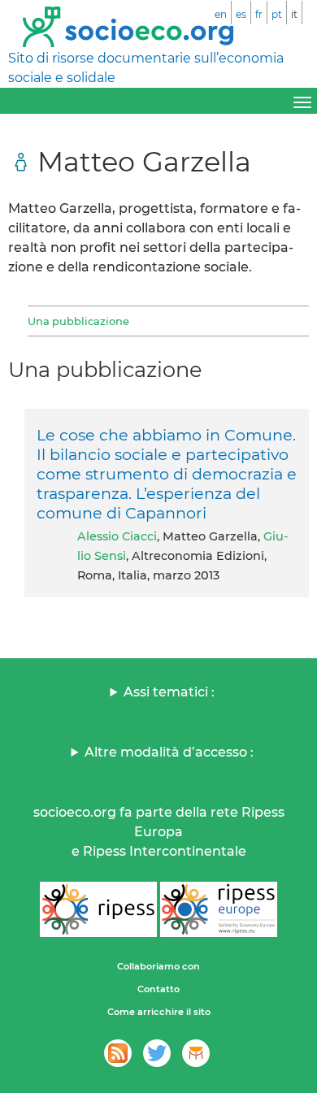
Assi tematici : (169, 692)
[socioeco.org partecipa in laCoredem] (196, 1053)
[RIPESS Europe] (218, 909)
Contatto (158, 989)
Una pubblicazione (78, 320)
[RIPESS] (98, 909)
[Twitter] (157, 1053)
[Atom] (118, 1053)
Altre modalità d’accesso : (169, 752)
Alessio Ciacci (117, 536)
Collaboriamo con (158, 966)
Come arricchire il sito (159, 1011)
